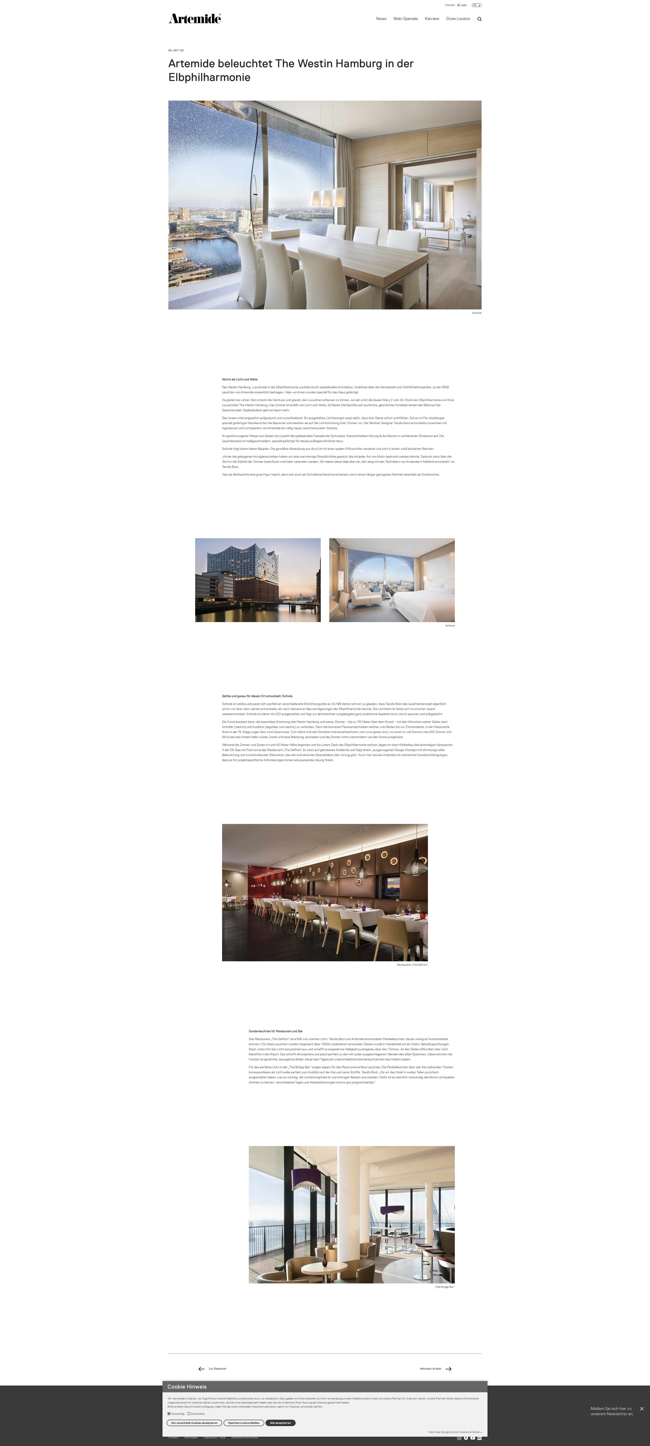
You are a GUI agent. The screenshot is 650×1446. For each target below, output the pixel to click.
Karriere (432, 18)
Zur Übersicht (217, 1368)
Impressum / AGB (215, 1437)
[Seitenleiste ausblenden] (642, 1411)
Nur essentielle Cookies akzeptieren (194, 1422)
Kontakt (450, 5)
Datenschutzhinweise (245, 1437)
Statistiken (198, 1413)
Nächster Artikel (430, 1368)
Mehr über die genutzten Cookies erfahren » (455, 1432)
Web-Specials (405, 18)
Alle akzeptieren (280, 1422)
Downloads (191, 1437)
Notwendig (178, 1413)
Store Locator (458, 18)
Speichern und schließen (244, 1422)
